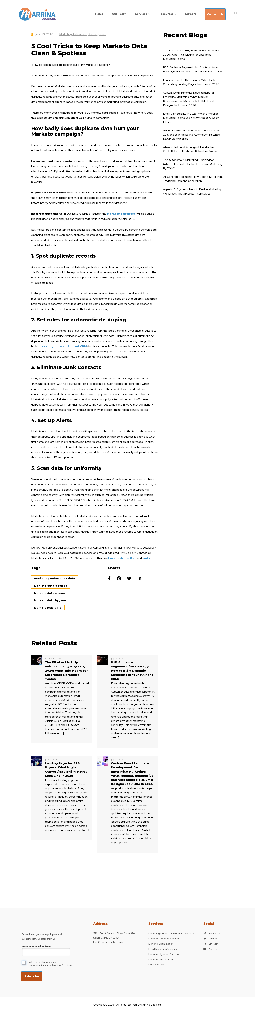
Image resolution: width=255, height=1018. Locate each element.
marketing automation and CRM (62, 346)
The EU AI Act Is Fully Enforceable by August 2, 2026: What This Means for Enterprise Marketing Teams (192, 55)
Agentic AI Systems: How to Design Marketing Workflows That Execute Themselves (192, 191)
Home (99, 13)
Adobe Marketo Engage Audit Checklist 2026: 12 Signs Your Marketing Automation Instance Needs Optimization (191, 134)
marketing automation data (54, 578)
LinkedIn (148, 558)
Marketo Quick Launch (161, 959)
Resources (166, 13)
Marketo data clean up (50, 585)
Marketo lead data (48, 607)
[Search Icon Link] (236, 13)
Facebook (115, 558)
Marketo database (121, 213)
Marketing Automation (73, 34)
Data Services (156, 964)
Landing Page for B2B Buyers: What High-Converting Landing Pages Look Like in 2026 (191, 82)
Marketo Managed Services (164, 938)
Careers (190, 13)
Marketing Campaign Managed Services (171, 933)
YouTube (214, 949)
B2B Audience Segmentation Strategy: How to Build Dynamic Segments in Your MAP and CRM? (193, 69)
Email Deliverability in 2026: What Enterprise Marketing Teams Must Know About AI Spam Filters (191, 118)
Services (141, 13)
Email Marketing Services (162, 949)
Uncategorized (97, 34)
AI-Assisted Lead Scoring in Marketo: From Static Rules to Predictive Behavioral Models (190, 149)
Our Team (119, 13)
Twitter (130, 558)
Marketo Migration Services (163, 954)
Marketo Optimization (160, 943)
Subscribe (31, 976)
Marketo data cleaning (50, 593)
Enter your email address (36, 945)
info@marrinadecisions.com (109, 942)
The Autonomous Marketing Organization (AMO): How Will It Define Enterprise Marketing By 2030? (192, 164)
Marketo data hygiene (50, 600)
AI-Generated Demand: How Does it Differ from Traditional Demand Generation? (193, 179)
